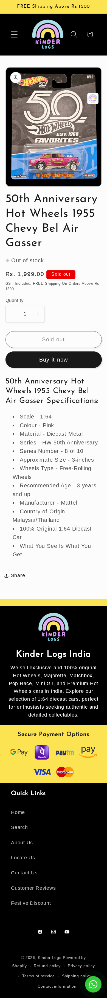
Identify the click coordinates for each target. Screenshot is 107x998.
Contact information (57, 986)
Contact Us (24, 872)
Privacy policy (81, 966)
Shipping (53, 283)
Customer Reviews (33, 888)
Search (19, 827)
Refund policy (47, 966)
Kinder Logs (49, 957)
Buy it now (53, 360)
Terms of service (38, 976)
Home (18, 812)
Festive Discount (31, 903)
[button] (14, 34)
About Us (22, 842)
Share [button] (18, 575)
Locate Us (23, 857)
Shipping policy (77, 976)
